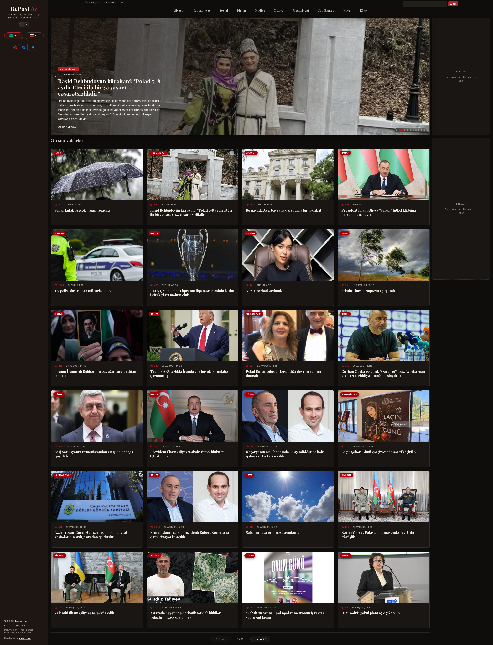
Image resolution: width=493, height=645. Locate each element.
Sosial (223, 10)
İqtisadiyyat (202, 10)
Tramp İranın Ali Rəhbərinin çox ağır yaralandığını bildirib (96, 373)
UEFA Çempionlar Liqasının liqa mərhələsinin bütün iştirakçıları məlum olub (192, 293)
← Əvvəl (220, 639)
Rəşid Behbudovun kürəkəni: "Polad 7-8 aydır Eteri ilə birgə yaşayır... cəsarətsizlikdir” (109, 87)
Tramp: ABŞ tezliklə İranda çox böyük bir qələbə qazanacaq (189, 373)
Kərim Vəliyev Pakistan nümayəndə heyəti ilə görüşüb (377, 534)
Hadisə (260, 10)
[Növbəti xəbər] (425, 76)
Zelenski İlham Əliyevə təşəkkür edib (84, 613)
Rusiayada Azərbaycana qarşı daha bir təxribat (283, 210)
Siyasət (179, 10)
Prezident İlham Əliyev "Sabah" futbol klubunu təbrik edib (187, 454)
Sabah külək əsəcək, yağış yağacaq (82, 210)
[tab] (396, 130)
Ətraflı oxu (67, 126)
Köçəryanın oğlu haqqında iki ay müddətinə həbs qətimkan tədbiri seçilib (285, 454)
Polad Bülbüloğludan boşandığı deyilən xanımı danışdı (283, 373)
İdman (241, 10)
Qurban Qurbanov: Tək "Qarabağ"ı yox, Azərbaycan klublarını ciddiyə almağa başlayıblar (383, 373)
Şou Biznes (326, 10)
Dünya (278, 10)
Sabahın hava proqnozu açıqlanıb (368, 291)
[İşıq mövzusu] (24, 24)
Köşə (363, 10)
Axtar (453, 4)
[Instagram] (15, 47)
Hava (346, 10)
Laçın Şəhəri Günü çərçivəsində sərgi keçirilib (378, 452)
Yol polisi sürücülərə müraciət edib (83, 291)
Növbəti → (260, 639)
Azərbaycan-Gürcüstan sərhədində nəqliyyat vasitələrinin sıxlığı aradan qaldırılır (91, 534)
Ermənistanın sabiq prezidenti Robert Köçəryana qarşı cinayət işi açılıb (189, 534)
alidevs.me (24, 638)
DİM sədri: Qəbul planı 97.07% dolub (370, 613)
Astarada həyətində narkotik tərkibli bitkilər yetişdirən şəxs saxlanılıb (185, 615)
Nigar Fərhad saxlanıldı (265, 291)
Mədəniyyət (301, 10)
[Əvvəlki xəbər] (56, 76)
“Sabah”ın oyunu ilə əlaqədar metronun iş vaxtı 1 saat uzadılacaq (285, 615)
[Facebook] (24, 47)
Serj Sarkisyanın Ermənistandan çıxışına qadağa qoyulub (94, 454)
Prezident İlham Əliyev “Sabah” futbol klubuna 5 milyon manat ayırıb (379, 212)
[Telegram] (32, 47)
